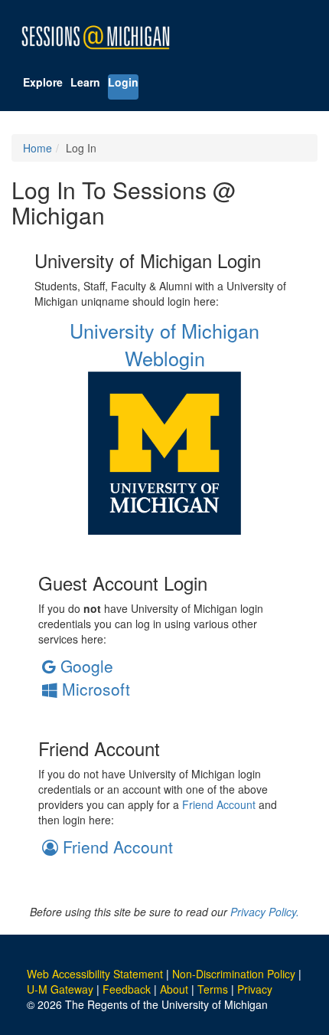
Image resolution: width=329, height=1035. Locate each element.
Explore (43, 82)
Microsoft (93, 688)
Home (37, 148)
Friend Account (219, 804)
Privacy (254, 989)
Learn (85, 82)
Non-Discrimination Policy (233, 973)
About (174, 989)
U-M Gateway (60, 989)
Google (84, 665)
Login (123, 82)
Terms (212, 989)
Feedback (127, 989)
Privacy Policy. (264, 911)
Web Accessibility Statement (95, 973)
